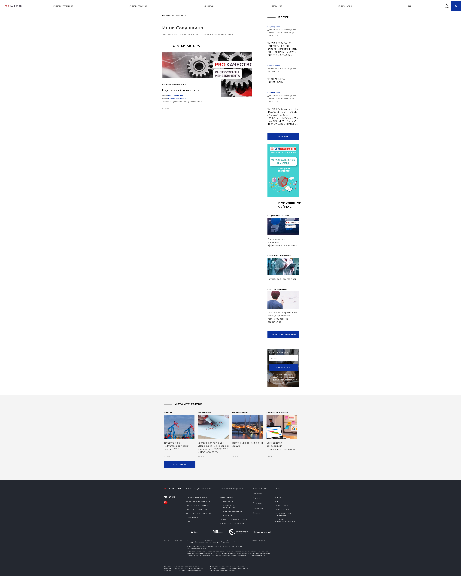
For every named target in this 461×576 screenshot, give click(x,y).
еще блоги (283, 136)
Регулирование (226, 497)
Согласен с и (285, 378)
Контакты (279, 501)
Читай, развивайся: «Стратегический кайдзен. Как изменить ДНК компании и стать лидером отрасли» (282, 49)
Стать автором (281, 505)
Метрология (276, 6)
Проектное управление (196, 509)
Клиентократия (345, 6)
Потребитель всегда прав (282, 279)
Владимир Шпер (273, 26)
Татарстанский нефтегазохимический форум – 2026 (176, 446)
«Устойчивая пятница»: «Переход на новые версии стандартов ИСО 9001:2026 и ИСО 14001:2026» (213, 448)
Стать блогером (282, 509)
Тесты (256, 513)
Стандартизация (227, 501)
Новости (258, 508)
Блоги (256, 498)
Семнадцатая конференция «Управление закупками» (281, 446)
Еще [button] (410, 6)
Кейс (188, 521)
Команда (279, 497)
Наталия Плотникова (177, 98)
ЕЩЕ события (179, 464)
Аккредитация (225, 515)
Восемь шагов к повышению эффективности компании (282, 242)
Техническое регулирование (232, 523)
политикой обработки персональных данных (284, 377)
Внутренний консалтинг (181, 90)
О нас (278, 488)
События (258, 493)
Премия (257, 503)
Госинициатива (193, 517)
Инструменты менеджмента (198, 513)
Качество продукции (138, 6)
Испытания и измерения (230, 511)
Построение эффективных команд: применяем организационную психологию (282, 317)
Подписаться (283, 367)
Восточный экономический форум (247, 444)
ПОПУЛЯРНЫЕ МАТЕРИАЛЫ (283, 334)
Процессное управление (197, 505)
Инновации (209, 6)
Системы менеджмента (196, 497)
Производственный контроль (233, 519)
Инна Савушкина (175, 95)
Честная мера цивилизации (276, 80)
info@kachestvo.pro (199, 548)
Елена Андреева (273, 65)
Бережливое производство (198, 501)
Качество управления (63, 6)
